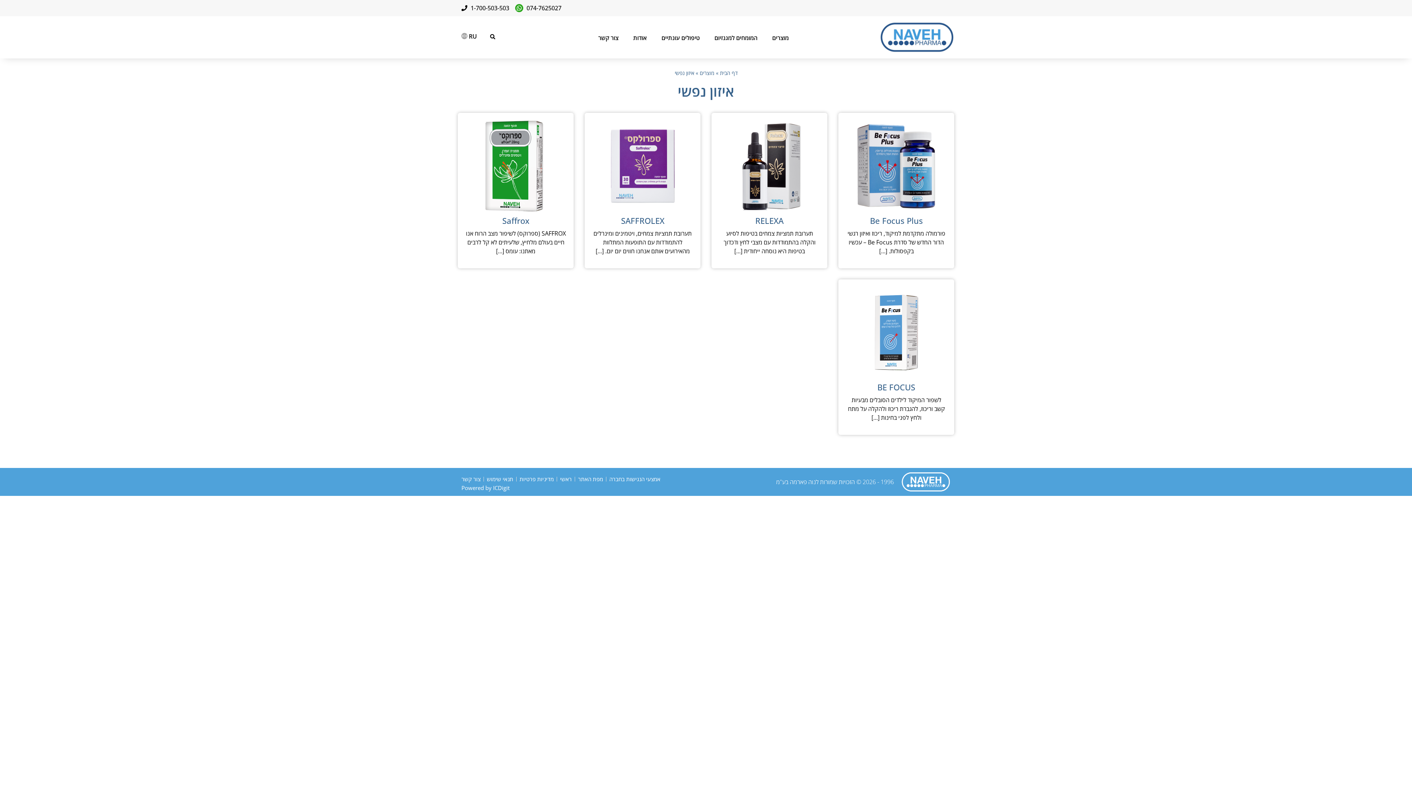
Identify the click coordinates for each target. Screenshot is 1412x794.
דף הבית (729, 72)
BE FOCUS (896, 387)
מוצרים (780, 38)
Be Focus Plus (896, 220)
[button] (493, 37)
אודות (640, 38)
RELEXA (769, 220)
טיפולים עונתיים (681, 38)
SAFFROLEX (642, 220)
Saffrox (516, 220)
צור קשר (608, 38)
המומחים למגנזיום (735, 38)
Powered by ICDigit (485, 487)
